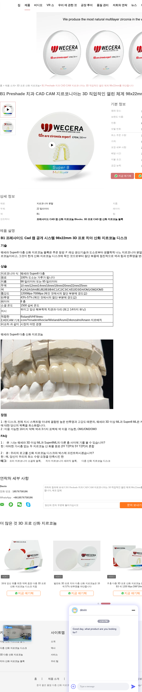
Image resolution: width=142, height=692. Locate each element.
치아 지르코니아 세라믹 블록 (61, 460)
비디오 (38, 5)
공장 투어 (87, 5)
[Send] (133, 686)
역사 (53, 648)
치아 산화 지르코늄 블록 (12, 661)
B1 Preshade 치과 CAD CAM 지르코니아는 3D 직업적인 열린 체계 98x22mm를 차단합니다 (88, 85)
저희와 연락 (120, 5)
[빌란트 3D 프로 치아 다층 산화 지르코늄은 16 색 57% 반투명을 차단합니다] (76, 555)
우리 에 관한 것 (67, 5)
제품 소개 (53, 679)
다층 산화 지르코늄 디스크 (96, 460)
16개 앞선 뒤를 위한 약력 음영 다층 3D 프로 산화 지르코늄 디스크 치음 (23, 585)
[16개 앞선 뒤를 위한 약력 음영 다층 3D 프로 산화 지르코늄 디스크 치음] (23, 555)
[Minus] (133, 610)
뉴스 (134, 5)
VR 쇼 (50, 5)
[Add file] (73, 686)
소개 (53, 641)
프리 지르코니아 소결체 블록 (25, 460)
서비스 (54, 654)
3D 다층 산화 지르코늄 (11, 654)
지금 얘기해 (124, 175)
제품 (27, 5)
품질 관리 (103, 5)
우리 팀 (54, 661)
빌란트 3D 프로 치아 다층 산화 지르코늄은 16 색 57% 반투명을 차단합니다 (77, 585)
